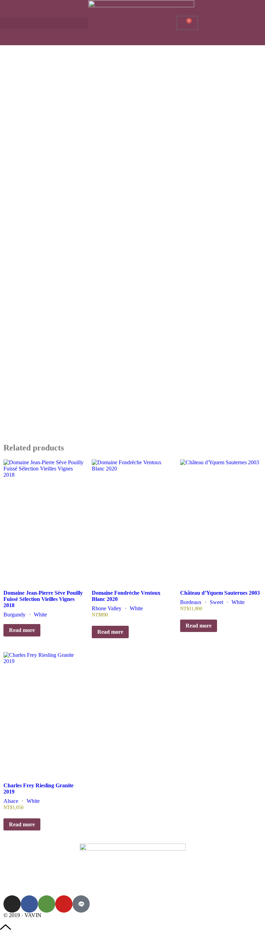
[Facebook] (29, 904)
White (40, 614)
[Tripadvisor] (46, 904)
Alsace (10, 801)
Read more (22, 630)
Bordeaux (191, 602)
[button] (44, 23)
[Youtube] (63, 904)
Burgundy (14, 614)
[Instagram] (12, 904)
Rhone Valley (106, 608)
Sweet (216, 602)
